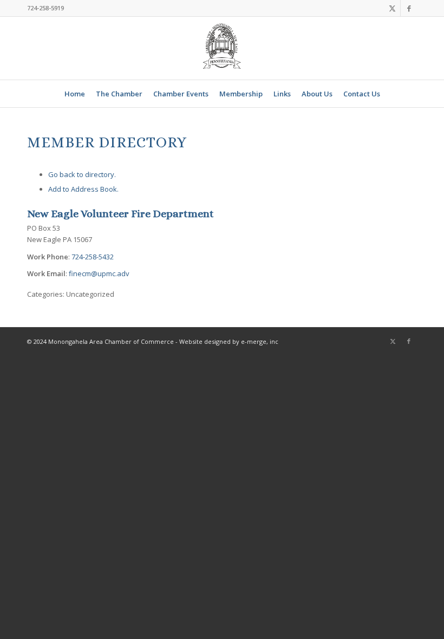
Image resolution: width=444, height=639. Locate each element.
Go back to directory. (82, 174)
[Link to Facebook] (409, 8)
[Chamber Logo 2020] (222, 48)
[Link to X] (392, 8)
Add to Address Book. (83, 189)
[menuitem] (74, 93)
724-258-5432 (92, 257)
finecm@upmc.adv (99, 273)
